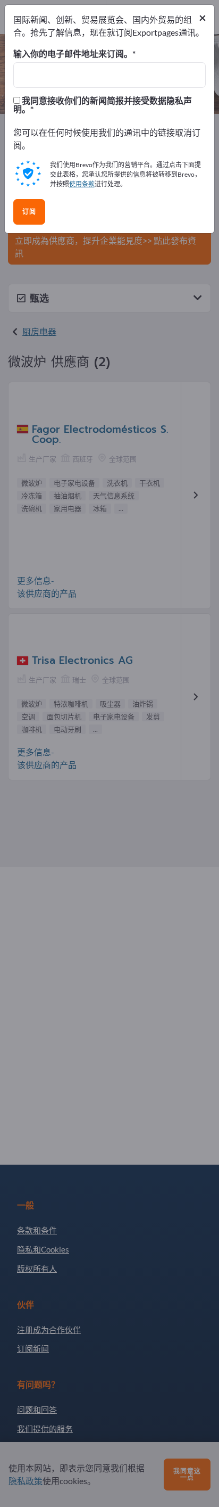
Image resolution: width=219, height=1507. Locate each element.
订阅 (29, 212)
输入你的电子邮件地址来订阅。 (72, 54)
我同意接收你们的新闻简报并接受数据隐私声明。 (102, 104)
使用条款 (82, 184)
